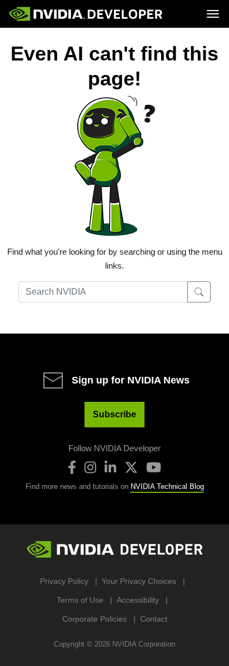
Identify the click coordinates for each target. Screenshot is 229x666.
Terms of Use (80, 600)
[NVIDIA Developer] (87, 14)
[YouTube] (153, 467)
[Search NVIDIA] (199, 291)
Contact (153, 618)
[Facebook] (72, 467)
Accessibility (138, 600)
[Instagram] (90, 467)
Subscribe (114, 414)
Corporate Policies (94, 618)
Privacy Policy (64, 581)
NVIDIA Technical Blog (167, 486)
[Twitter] (131, 467)
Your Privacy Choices (139, 581)
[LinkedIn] (110, 467)
